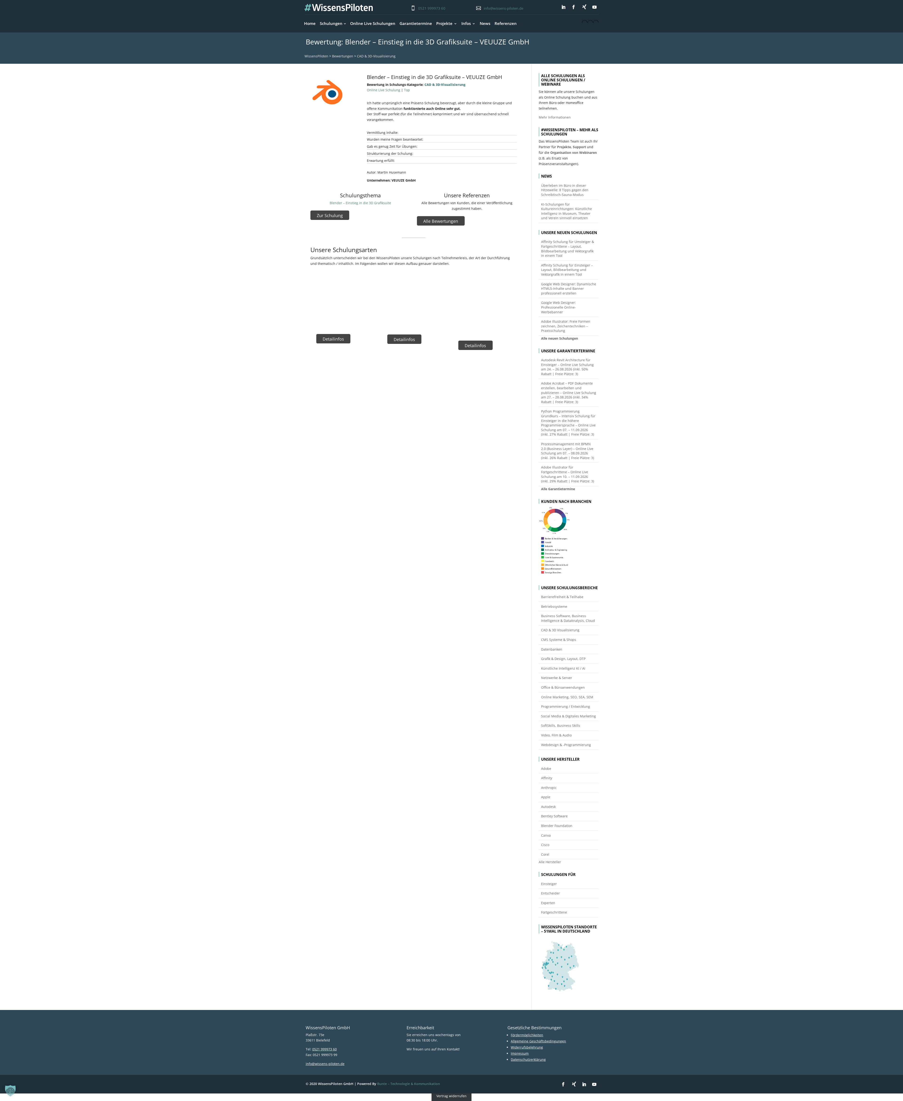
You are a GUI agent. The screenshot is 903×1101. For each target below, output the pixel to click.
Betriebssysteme (554, 606)
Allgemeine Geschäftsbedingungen (538, 1041)
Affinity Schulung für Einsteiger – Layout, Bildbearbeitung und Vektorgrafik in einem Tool (567, 270)
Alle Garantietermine (558, 489)
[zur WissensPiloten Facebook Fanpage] (573, 7)
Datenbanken (551, 649)
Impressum (520, 1053)
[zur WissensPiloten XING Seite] (584, 7)
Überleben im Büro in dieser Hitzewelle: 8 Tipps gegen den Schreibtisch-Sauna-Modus (564, 190)
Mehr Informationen (555, 117)
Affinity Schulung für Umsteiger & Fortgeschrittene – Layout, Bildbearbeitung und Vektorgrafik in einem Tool (567, 248)
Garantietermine (416, 23)
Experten (548, 903)
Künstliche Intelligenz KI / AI (563, 668)
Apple (545, 797)
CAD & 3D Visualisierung (560, 630)
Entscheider (550, 893)
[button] (10, 1090)
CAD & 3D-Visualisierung (376, 56)
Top (407, 90)
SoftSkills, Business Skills (560, 725)
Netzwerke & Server (556, 678)
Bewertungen (342, 56)
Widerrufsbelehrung (527, 1047)
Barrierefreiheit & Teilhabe (562, 597)
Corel (545, 854)
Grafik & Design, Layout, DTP (563, 658)
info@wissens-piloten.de (503, 8)
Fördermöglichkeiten (527, 1035)
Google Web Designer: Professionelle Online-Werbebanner (558, 307)
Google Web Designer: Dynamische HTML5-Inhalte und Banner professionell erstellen (568, 288)
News (485, 23)
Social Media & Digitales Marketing (568, 716)
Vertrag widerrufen (451, 1096)
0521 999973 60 (431, 8)
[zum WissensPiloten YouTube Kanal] (594, 7)
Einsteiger (549, 884)
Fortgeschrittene (554, 912)
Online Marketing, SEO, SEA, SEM (567, 697)
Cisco (545, 845)
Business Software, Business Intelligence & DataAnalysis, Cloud (568, 618)
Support (579, 147)
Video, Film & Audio (556, 735)
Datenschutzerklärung (528, 1059)
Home (310, 23)
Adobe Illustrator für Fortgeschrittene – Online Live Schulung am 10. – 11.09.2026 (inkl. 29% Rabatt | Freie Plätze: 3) (567, 474)
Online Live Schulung (383, 90)
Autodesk (548, 806)
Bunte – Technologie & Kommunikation (408, 1083)
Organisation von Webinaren (573, 152)
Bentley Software (554, 816)
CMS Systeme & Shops (558, 639)
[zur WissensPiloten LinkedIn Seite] (563, 7)
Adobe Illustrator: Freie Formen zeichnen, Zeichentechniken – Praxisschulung (565, 326)
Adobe (546, 768)
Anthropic (549, 787)
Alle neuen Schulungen (559, 338)
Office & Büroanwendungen (563, 687)
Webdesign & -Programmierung (566, 745)
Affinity (546, 778)
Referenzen (506, 23)
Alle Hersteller (550, 862)
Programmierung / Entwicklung (565, 706)
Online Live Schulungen (372, 23)
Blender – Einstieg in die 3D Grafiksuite (360, 203)
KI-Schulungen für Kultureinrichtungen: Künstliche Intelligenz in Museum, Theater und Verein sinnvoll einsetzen (566, 211)
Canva (546, 835)
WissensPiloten (316, 56)
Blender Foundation (556, 825)
